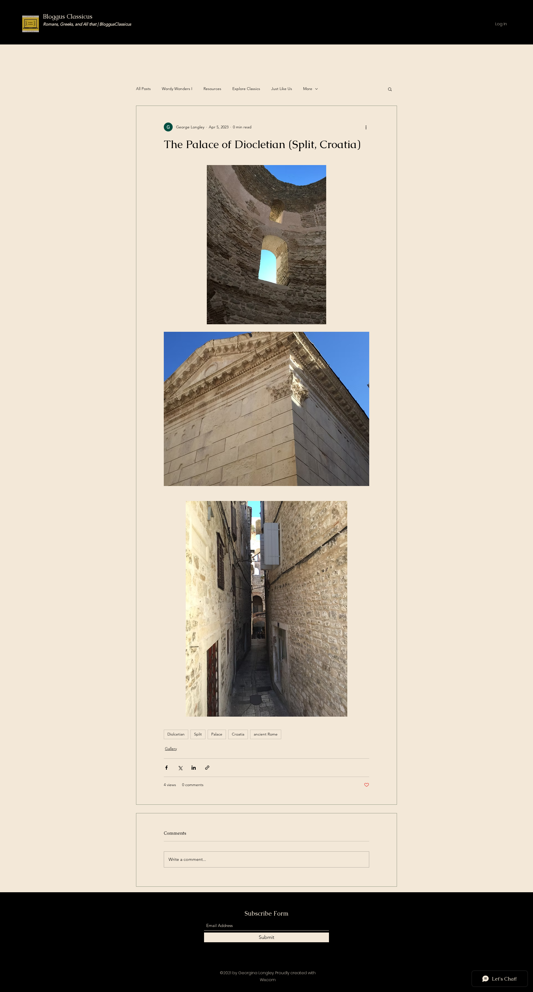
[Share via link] (207, 767)
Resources (212, 88)
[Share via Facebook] (166, 767)
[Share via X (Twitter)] (180, 767)
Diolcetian (176, 734)
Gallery (171, 748)
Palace (216, 734)
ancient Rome (266, 734)
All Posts (143, 88)
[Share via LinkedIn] (193, 767)
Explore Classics (246, 88)
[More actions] (366, 127)
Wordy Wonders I (177, 88)
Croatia (238, 734)
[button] (390, 89)
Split (198, 734)
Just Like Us (281, 88)
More (307, 88)
